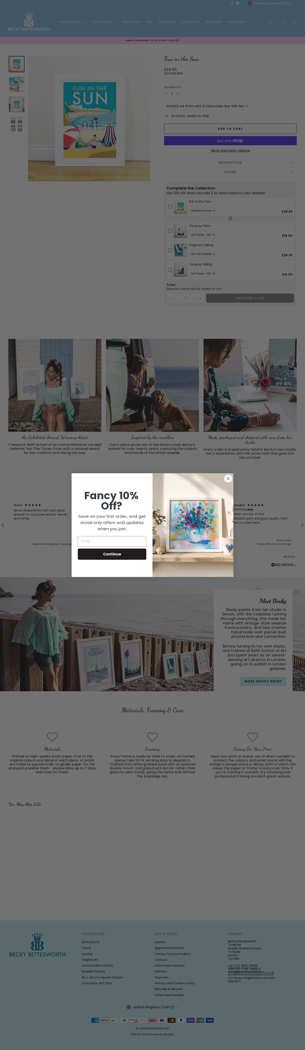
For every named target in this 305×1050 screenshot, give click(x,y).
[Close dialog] (228, 478)
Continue (112, 554)
